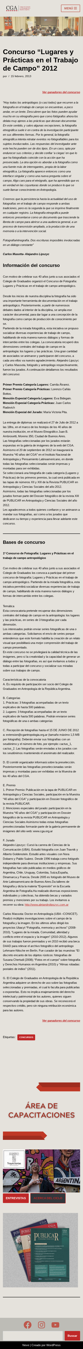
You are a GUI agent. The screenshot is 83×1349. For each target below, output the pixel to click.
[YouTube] (55, 1324)
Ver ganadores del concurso (61, 92)
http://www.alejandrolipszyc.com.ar (47, 904)
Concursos (26, 1037)
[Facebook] (27, 1324)
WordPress (53, 1345)
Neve (25, 1345)
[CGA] (18, 8)
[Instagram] (41, 1324)
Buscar (72, 1335)
